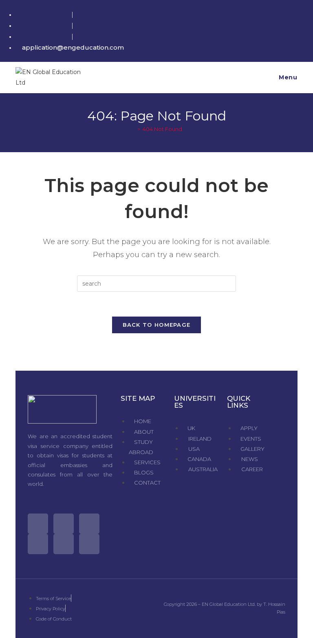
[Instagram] (89, 523)
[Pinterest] (63, 544)
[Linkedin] (89, 544)
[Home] (133, 129)
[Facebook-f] (63, 523)
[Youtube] (38, 544)
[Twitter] (38, 523)
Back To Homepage (157, 324)
